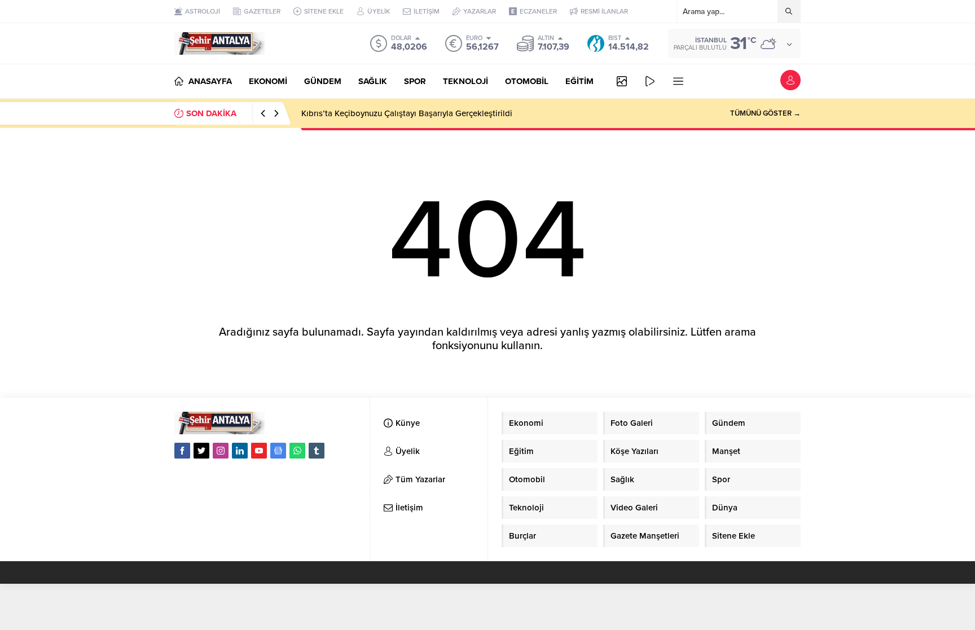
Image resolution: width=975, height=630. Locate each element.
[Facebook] (182, 451)
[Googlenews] (278, 451)
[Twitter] (201, 451)
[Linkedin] (240, 451)
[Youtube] (259, 451)
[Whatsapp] (297, 451)
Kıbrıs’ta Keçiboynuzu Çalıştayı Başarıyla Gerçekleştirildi (406, 113)
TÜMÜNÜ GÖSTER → (765, 113)
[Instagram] (221, 451)
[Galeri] (622, 81)
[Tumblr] (316, 451)
